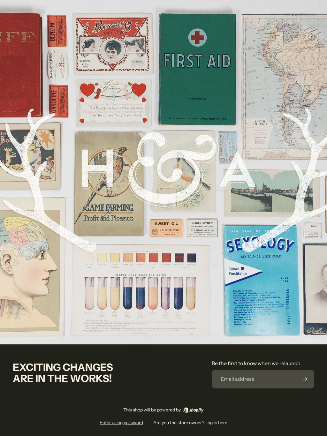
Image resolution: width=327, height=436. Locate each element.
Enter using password (121, 422)
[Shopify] (193, 410)
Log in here (216, 422)
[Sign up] (305, 379)
